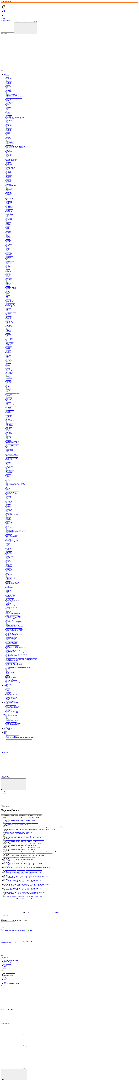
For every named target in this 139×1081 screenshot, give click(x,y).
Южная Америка (10, 679)
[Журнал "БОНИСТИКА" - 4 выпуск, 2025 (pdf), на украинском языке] (70, 892)
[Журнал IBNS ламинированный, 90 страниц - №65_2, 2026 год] (70, 817)
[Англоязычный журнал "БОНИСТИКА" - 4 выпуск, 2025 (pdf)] (70, 888)
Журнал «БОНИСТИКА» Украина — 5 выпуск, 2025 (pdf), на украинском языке (23, 885)
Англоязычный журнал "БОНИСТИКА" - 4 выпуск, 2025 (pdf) (19, 889)
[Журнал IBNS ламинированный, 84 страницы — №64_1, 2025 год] (70, 855)
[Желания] (69, 39)
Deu (4, 10)
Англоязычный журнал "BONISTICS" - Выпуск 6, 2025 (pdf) (18, 874)
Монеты (5, 685)
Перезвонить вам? (5, 777)
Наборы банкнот (10, 681)
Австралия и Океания (11, 680)
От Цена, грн (4, 920)
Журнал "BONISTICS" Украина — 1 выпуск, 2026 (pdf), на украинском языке (22, 870)
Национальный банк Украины (10, 702)
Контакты (19, 21)
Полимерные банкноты (9, 728)
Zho (4, 18)
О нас (2, 21)
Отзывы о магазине (29, 21)
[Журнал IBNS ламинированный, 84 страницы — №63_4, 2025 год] (70, 863)
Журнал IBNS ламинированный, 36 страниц (14, 860)
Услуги (5, 731)
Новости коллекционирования (43, 21)
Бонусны (15, 21)
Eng (4, 7)
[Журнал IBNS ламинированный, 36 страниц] (70, 859)
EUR (4, 793)
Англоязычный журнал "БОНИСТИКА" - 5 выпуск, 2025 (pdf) (19, 881)
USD (4, 791)
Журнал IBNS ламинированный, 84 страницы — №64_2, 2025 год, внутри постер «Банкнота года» (27, 853)
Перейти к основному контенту (8, 1)
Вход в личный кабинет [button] (9, 973)
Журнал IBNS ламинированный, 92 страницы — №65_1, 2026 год (19, 841)
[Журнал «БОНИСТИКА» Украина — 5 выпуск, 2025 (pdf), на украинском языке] (70, 884)
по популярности (5, 815)
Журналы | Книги (7, 729)
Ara (4, 16)
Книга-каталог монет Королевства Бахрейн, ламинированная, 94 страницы (22, 837)
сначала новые (38, 815)
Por (4, 12)
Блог (23, 21)
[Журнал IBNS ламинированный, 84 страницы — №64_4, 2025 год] (70, 844)
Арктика (8, 684)
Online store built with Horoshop (8, 942)
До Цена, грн (15, 920)
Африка (8, 676)
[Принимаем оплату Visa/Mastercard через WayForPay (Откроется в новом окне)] (14, 930)
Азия (7, 675)
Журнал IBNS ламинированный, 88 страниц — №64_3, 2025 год (19, 849)
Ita (4, 11)
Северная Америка (11, 677)
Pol (4, 9)
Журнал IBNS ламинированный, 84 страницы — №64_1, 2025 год (19, 857)
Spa (4, 15)
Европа (8, 673)
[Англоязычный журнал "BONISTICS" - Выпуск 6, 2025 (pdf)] (70, 872)
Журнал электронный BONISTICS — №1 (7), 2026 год (16, 824)
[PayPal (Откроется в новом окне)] (30, 930)
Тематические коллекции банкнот (14, 682)
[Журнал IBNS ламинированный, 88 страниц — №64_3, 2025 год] (70, 847)
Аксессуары (6, 714)
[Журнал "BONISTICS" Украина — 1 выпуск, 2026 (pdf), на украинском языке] (70, 867)
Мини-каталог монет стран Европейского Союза (15, 833)
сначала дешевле (14, 815)
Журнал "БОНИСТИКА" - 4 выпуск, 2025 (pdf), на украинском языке (20, 893)
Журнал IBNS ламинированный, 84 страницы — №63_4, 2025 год (19, 864)
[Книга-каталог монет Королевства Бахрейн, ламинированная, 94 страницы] (70, 836)
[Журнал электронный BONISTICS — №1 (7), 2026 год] (70, 823)
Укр (4, 5)
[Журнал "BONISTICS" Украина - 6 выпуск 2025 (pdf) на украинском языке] (70, 876)
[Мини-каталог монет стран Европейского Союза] (70, 832)
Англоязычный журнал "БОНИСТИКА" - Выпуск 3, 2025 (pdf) (19, 898)
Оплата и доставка (8, 21)
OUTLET (5, 732)
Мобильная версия (27, 941)
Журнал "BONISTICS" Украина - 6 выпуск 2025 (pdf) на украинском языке (22, 877)
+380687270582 (4, 752)
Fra (4, 14)
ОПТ (35, 21)
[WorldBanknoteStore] (8, 926)
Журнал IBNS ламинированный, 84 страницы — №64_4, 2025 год (19, 845)
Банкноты (5, 74)
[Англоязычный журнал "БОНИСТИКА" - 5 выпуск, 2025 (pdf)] (70, 880)
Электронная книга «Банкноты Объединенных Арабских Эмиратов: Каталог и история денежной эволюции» (30, 829)
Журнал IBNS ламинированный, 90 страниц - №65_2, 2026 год (19, 820)
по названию (30, 815)
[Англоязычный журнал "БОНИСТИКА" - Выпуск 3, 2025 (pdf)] (70, 896)
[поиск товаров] (25, 28)
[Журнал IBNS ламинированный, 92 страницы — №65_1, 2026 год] (70, 840)
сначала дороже (22, 815)
